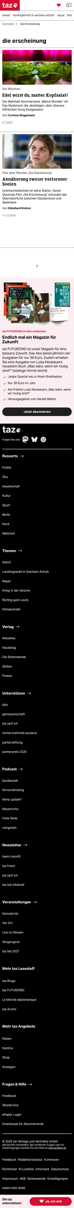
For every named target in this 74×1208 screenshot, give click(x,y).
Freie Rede (9, 818)
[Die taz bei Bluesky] (34, 441)
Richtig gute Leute (15, 600)
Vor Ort (7, 923)
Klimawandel (11, 609)
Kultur (6, 496)
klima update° (12, 799)
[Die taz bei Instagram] (43, 441)
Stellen (7, 666)
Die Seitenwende (14, 657)
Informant (42, 1169)
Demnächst (10, 913)
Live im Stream (12, 932)
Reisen (7, 1038)
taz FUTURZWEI (13, 990)
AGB (23, 1178)
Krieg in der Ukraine (16, 590)
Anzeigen (8, 1067)
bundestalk (10, 780)
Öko (5, 477)
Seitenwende (36, 1178)
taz (11, 430)
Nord (5, 524)
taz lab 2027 (10, 951)
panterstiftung (12, 742)
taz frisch (8, 866)
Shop (6, 1057)
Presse (7, 676)
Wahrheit (8, 533)
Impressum (10, 1178)
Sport (6, 505)
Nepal (6, 581)
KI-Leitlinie (27, 1169)
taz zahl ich (10, 723)
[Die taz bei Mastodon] (26, 441)
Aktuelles (8, 638)
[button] (69, 5)
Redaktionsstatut (30, 1159)
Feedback (9, 1096)
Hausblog (9, 647)
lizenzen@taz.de (57, 1147)
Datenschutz (60, 1169)
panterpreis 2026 (14, 752)
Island (6, 562)
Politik (6, 467)
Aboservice (10, 1105)
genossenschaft (13, 714)
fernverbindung (13, 790)
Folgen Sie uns (11, 439)
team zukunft (11, 856)
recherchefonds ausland (19, 733)
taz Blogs (8, 981)
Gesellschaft (11, 486)
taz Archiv (9, 1009)
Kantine (7, 1048)
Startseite (8, 24)
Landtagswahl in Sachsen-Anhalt (25, 572)
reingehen (9, 828)
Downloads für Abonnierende (23, 1124)
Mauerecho (10, 809)
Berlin (6, 515)
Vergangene (11, 942)
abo (5, 704)
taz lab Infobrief (13, 885)
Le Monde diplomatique (19, 1000)
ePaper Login (11, 1114)
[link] (7, 16)
